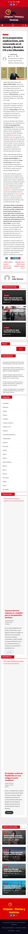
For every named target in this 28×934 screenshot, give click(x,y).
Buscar (4, 344)
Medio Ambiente (7, 462)
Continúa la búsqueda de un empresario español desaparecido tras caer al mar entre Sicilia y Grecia (13, 391)
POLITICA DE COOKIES (20, 927)
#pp (14, 60)
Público (5, 481)
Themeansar (14, 924)
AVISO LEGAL (11, 930)
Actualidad (5, 34)
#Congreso (21, 58)
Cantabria (5, 419)
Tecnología (6, 489)
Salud (4, 485)
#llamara (10, 60)
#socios (22, 63)
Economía (5, 446)
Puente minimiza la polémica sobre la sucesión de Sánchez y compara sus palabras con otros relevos (13, 383)
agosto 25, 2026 (9, 873)
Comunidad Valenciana (9, 434)
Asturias (5, 415)
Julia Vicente (13, 54)
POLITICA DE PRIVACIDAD (8, 927)
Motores (5, 466)
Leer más (9, 652)
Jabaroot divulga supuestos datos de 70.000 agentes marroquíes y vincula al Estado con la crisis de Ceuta (13, 376)
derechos (18, 194)
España (5, 450)
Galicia (4, 454)
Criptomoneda (6, 438)
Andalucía (5, 407)
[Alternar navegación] (13, 25)
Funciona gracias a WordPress (9, 922)
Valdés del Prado (9, 783)
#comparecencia (12, 58)
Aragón (5, 411)
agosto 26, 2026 (9, 840)
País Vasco (6, 477)
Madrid (4, 458)
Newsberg (22, 922)
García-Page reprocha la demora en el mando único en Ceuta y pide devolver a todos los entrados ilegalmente (14, 369)
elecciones (13, 137)
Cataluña (5, 430)
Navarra (5, 473)
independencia (7, 190)
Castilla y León (7, 426)
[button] (23, 25)
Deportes (5, 442)
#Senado (16, 63)
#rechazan (19, 60)
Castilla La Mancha (8, 423)
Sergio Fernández (9, 620)
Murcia (4, 470)
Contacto (18, 930)
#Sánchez (11, 63)
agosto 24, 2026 (9, 890)
